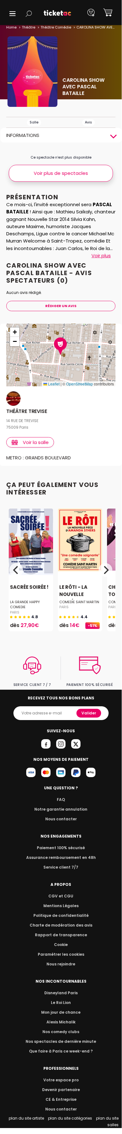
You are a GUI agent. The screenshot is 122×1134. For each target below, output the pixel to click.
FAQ (61, 799)
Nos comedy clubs (60, 1031)
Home (11, 27)
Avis (88, 122)
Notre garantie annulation (60, 809)
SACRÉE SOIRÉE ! (29, 587)
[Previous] (16, 570)
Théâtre (28, 27)
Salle (34, 122)
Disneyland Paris (61, 993)
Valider (88, 713)
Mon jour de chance (61, 1012)
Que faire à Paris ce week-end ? (61, 1051)
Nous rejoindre (60, 964)
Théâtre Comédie (56, 27)
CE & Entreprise (61, 1099)
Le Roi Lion (61, 1002)
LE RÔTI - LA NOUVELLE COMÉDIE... (73, 594)
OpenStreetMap (79, 383)
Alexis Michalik (61, 1022)
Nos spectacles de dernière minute (61, 1041)
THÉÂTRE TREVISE (26, 411)
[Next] (105, 570)
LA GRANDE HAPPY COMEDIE (25, 604)
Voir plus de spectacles (61, 173)
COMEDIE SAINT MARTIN (79, 601)
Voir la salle (36, 442)
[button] (12, 13)
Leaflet (53, 383)
